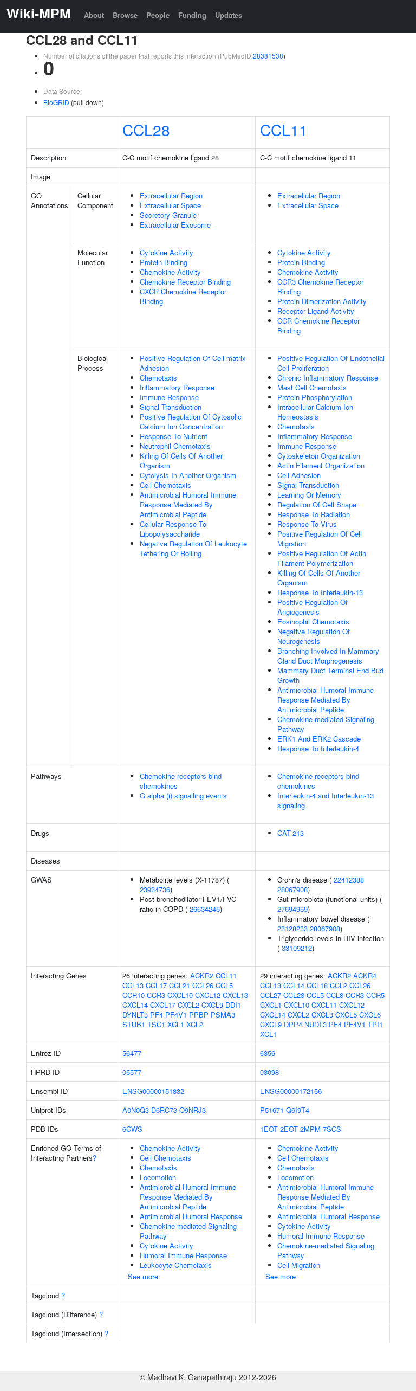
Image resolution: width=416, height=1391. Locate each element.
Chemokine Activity (170, 272)
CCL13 (133, 985)
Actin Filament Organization (321, 465)
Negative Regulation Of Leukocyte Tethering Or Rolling (193, 548)
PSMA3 (223, 1014)
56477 (131, 1053)
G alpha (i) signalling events (183, 795)
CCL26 (202, 985)
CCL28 (146, 129)
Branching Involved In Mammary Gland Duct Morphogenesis (328, 656)
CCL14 (293, 985)
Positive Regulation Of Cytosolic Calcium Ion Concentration (191, 421)
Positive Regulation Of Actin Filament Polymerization (321, 558)
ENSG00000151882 (153, 1091)
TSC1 (156, 1024)
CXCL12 (207, 995)
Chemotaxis (158, 377)
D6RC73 (164, 1110)
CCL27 (270, 995)
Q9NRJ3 (192, 1110)
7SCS (332, 1129)
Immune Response (169, 397)
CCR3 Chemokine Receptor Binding (320, 286)
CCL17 (156, 985)
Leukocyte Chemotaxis (176, 1265)
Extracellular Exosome (175, 225)
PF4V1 (176, 1014)
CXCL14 (135, 1005)
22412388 (349, 879)
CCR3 (156, 995)
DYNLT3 (135, 1014)
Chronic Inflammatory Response (327, 377)
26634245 (205, 909)
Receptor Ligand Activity (315, 311)
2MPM (310, 1129)
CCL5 (224, 985)
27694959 (292, 909)
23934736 (155, 889)
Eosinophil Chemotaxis (313, 621)
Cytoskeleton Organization (318, 455)
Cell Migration (298, 1265)
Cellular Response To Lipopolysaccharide (173, 529)
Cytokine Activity (166, 252)
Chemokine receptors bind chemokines (181, 781)
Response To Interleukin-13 (320, 592)
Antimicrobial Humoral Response (191, 1216)
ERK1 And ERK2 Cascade (319, 738)
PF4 (156, 1014)
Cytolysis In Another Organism (188, 475)
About (94, 15)
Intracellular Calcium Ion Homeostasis (315, 412)
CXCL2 (188, 1005)
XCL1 (175, 1024)
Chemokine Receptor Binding (185, 281)
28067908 (292, 889)
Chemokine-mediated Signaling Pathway (325, 724)
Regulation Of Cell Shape (316, 504)
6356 (267, 1053)
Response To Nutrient (173, 436)
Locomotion (158, 1177)
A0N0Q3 (135, 1110)
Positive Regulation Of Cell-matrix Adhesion (193, 363)
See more (143, 1276)
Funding (192, 15)
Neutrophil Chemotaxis (175, 446)
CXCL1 (271, 1005)
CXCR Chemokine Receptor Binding (183, 296)
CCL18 (317, 985)
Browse (125, 15)
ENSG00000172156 (291, 1091)
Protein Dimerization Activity (322, 301)
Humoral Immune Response (183, 1255)
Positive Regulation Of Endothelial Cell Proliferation (331, 363)
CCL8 (334, 995)
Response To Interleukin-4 (318, 748)
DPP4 (293, 1024)
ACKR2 (201, 975)
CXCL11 (324, 1005)
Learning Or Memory (309, 495)
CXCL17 (163, 1005)
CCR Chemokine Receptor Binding (318, 325)
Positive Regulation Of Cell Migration (319, 539)
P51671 (272, 1110)
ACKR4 (364, 975)
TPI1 (375, 1024)
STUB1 (133, 1024)
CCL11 (284, 129)
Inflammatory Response (177, 387)
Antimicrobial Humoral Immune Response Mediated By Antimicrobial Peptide (188, 504)
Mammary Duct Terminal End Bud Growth (330, 675)
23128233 (292, 928)
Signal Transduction (171, 407)
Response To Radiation (313, 514)
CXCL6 (370, 1014)
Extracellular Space (170, 205)
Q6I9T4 (297, 1110)
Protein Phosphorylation (314, 397)
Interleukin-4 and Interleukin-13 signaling (325, 800)
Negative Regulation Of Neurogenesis (313, 636)
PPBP (199, 1014)
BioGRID (56, 102)
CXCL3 (322, 1014)
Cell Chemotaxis (165, 485)
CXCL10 (180, 995)
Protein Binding (163, 262)
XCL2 (194, 1024)
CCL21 (179, 985)
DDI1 (233, 1005)
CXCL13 (235, 995)
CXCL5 (346, 1014)
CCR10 (133, 995)
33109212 (297, 948)
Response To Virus (307, 524)
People (158, 15)
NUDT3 (315, 1024)
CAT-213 (290, 833)
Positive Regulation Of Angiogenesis (312, 607)
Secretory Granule (168, 215)
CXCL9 (212, 1005)
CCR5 (375, 995)
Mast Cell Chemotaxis (312, 387)
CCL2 (338, 985)
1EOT (269, 1129)
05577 (131, 1072)
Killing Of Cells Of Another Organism (181, 460)
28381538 (268, 55)
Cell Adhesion (299, 475)
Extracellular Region (171, 195)
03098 (269, 1072)
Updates (228, 15)
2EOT (289, 1129)
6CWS (132, 1129)
